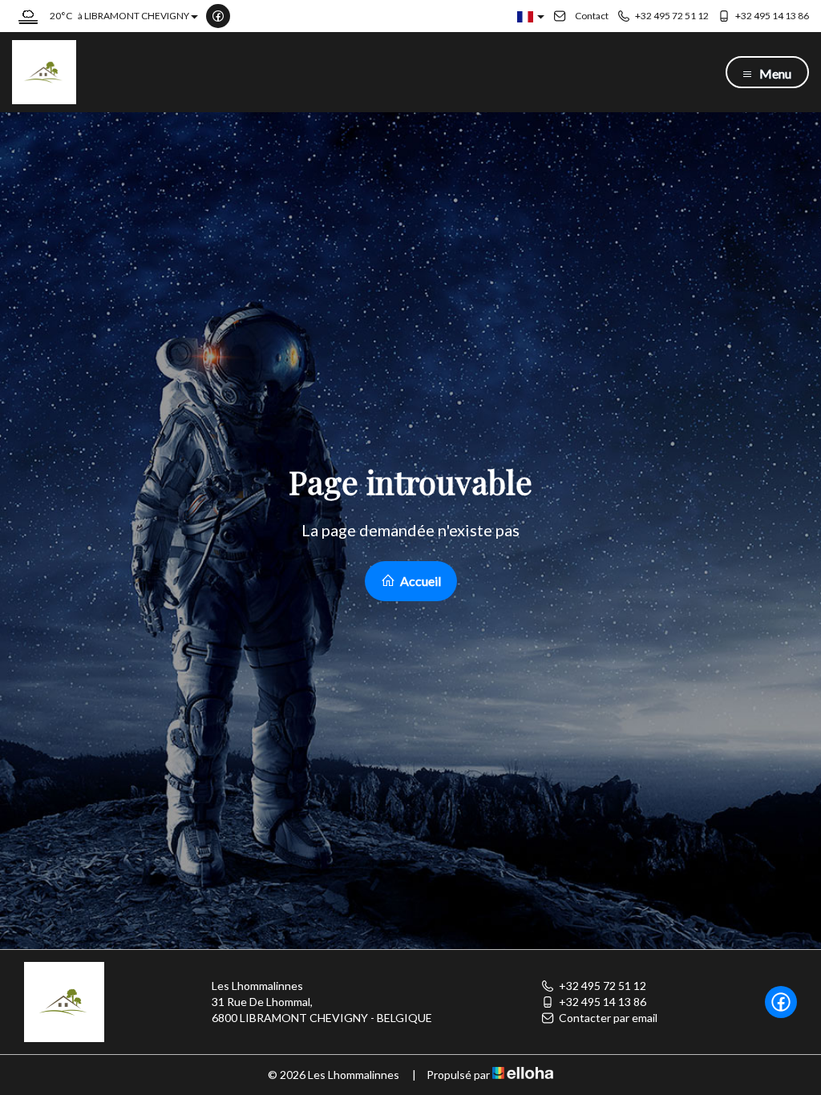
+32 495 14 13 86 (602, 1001)
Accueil (419, 580)
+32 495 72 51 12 (602, 985)
